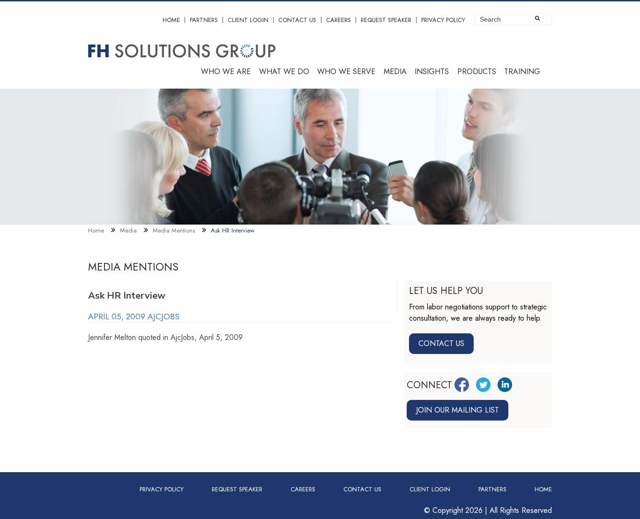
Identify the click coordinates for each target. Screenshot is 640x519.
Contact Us (297, 19)
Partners (204, 19)
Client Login (248, 19)
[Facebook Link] (461, 384)
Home (171, 19)
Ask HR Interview (232, 230)
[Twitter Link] (483, 384)
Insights (432, 71)
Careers (338, 19)
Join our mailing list (457, 410)
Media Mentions (174, 230)
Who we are (226, 71)
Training (522, 71)
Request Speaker (386, 19)
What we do (284, 71)
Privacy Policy (443, 19)
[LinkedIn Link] (505, 384)
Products (476, 71)
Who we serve (346, 71)
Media (395, 71)
